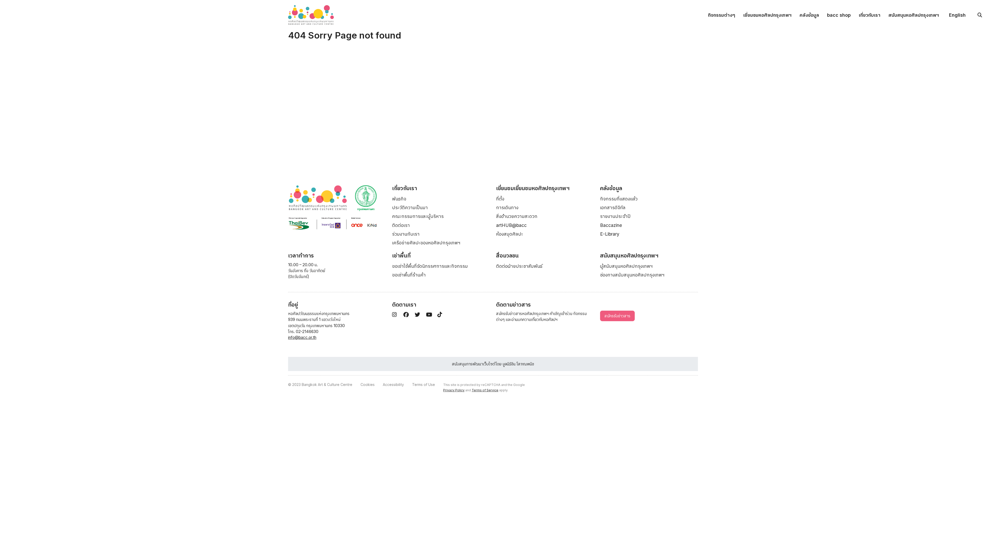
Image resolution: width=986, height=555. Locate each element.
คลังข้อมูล (809, 15)
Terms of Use (423, 384)
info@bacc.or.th (302, 337)
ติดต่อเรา (401, 225)
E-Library (609, 234)
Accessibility (393, 384)
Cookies (368, 384)
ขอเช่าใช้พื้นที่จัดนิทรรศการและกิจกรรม (430, 266)
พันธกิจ (399, 198)
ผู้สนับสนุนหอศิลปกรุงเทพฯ (626, 266)
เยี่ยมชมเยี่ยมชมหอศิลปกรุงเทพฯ (533, 188)
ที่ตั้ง (500, 198)
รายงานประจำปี (615, 216)
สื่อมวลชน (507, 255)
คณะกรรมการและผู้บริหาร (418, 216)
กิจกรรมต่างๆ (721, 15)
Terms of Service (485, 390)
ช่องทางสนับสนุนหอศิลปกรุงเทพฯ (632, 275)
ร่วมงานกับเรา (406, 234)
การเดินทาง (507, 207)
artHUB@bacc (511, 225)
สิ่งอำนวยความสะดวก (516, 216)
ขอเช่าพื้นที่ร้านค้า (409, 275)
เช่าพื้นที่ (401, 255)
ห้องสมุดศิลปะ (509, 234)
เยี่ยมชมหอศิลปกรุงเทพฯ (767, 15)
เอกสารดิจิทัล (612, 207)
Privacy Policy (453, 390)
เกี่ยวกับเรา (869, 15)
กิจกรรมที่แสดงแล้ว (619, 198)
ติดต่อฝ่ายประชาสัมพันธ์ (519, 266)
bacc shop (839, 15)
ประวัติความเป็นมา (410, 207)
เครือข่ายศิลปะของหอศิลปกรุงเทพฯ (426, 242)
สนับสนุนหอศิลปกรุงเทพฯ (913, 15)
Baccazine (611, 225)
